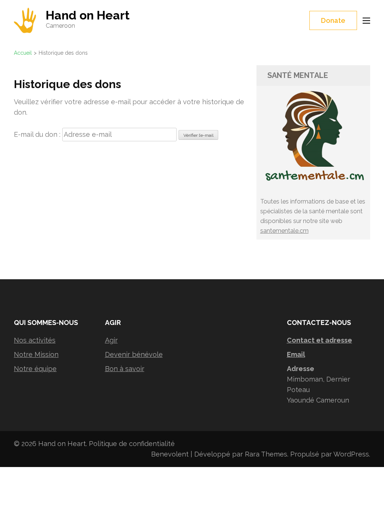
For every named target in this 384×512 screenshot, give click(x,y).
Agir (111, 340)
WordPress (351, 454)
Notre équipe (35, 369)
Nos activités (35, 340)
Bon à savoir (124, 369)
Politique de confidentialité (132, 444)
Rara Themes (266, 454)
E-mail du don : (37, 134)
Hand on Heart (88, 15)
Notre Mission (36, 354)
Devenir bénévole (134, 354)
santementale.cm (284, 230)
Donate (333, 20)
